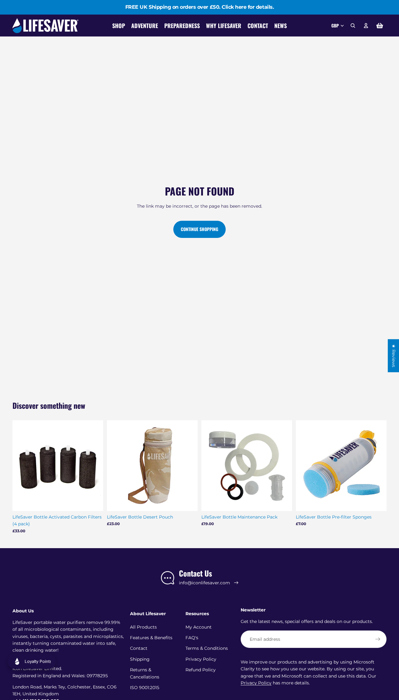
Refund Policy (200, 670)
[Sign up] (378, 639)
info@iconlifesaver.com (204, 583)
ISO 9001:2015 (144, 687)
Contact (138, 648)
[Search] (353, 25)
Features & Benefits (151, 637)
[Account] (366, 25)
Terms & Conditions (206, 648)
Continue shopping (199, 229)
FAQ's (191, 637)
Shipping (140, 659)
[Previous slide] (21, 465)
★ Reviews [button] (394, 355)
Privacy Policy (200, 659)
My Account (198, 627)
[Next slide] (93, 465)
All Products (143, 627)
